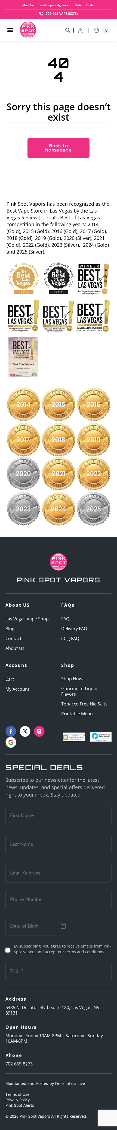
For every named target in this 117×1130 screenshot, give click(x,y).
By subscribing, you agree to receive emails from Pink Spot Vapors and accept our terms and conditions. (62, 948)
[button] (9, 29)
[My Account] (83, 30)
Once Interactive (70, 1083)
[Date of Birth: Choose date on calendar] (63, 926)
